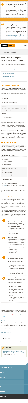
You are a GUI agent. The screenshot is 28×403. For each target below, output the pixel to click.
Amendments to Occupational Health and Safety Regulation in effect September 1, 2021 (13, 352)
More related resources (6, 332)
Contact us (3, 391)
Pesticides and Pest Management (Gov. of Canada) (13, 343)
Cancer (5, 185)
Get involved (3, 387)
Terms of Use (18, 401)
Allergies (5, 181)
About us (2, 382)
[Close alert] (26, 3)
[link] (14, 70)
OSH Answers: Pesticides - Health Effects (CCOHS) (13, 341)
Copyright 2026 (10, 401)
